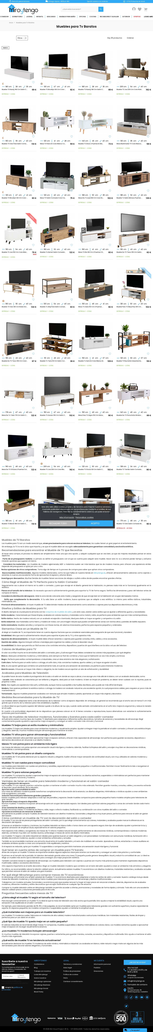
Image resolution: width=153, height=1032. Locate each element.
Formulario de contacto (137, 985)
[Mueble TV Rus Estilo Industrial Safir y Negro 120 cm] (134, 337)
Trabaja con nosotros (42, 971)
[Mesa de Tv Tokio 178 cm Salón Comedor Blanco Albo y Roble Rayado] (19, 391)
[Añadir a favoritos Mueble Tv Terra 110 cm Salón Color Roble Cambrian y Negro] (72, 354)
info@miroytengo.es (136, 981)
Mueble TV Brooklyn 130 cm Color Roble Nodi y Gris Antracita (15, 198)
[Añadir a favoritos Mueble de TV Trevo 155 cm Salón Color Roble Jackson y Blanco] (148, 245)
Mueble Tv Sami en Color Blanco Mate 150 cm (91, 361)
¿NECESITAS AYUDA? (137, 962)
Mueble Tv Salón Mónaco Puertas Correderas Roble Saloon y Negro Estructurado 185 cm (130, 198)
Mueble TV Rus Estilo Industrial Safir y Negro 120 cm (130, 361)
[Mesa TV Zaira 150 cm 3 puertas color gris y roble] (95, 283)
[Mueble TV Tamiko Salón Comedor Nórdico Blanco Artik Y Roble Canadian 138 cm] (134, 445)
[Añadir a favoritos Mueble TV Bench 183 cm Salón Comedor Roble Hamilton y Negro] (33, 517)
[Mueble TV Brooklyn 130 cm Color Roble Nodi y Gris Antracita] (41, 84)
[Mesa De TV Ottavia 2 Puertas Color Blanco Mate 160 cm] (19, 445)
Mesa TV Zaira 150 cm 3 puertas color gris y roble (91, 307)
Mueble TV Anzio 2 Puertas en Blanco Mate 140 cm (91, 144)
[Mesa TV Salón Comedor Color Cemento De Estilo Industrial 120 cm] (57, 174)
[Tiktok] (131, 997)
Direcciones (98, 971)
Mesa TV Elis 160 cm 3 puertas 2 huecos (91, 252)
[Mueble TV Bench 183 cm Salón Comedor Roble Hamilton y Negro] (19, 499)
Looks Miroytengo (41, 974)
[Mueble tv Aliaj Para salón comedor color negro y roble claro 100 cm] (57, 283)
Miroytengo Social (41, 988)
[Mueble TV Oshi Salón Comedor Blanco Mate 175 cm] (134, 499)
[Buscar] (100, 9)
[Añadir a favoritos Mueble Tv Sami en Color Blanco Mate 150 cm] (110, 354)
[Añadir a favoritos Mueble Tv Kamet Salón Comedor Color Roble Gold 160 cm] (72, 245)
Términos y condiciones (72, 964)
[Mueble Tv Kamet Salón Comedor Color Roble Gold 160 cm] (57, 228)
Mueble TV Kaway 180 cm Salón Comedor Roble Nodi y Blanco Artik (91, 89)
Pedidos (97, 967)
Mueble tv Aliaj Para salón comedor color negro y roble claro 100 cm (53, 307)
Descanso (51, 16)
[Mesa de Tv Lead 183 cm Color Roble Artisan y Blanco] (95, 174)
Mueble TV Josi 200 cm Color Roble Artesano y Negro (130, 89)
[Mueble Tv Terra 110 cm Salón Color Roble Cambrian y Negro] (57, 337)
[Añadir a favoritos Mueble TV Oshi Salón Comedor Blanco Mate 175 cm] (148, 517)
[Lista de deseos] (140, 9)
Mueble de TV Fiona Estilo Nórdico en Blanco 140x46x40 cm (130, 415)
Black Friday (38, 992)
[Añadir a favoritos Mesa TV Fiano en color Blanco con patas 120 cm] (72, 137)
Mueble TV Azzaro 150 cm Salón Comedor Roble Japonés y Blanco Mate (53, 415)
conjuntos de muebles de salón (59, 612)
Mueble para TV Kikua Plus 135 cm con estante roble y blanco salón (130, 307)
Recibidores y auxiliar (109, 16)
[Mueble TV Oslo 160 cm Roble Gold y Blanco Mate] (3, 138)
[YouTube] (142, 997)
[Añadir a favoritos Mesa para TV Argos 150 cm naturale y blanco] (110, 408)
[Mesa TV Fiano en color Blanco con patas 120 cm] (57, 120)
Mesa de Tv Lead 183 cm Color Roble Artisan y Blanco (91, 198)
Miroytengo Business (42, 985)
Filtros (20, 38)
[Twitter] (126, 1006)
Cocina (93, 16)
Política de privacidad (71, 971)
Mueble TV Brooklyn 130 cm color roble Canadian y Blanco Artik (53, 89)
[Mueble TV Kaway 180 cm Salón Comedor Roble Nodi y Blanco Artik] (3, 84)
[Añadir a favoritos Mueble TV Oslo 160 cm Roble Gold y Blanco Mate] (33, 300)
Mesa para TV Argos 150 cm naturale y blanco (91, 415)
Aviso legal (67, 967)
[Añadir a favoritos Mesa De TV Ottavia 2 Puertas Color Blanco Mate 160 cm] (33, 462)
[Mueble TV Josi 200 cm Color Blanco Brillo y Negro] (118, 84)
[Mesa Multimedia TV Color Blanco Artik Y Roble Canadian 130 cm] (134, 120)
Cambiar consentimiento (73, 981)
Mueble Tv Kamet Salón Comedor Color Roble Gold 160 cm (53, 252)
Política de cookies (70, 974)
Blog (36, 967)
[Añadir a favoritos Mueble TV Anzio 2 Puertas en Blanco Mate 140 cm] (110, 137)
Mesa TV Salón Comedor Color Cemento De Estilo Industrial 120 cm (53, 198)
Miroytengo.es (100, 573)
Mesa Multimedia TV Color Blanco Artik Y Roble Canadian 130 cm (130, 144)
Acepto (95, 523)
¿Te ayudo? (132, 1030)
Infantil (39, 16)
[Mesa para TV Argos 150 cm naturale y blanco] (95, 391)
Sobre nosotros (40, 978)
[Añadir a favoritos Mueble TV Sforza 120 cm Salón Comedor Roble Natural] (110, 462)
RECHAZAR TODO (58, 523)
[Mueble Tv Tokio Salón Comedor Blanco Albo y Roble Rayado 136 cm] (95, 499)
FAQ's (65, 978)
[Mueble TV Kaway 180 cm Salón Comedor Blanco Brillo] (80, 84)
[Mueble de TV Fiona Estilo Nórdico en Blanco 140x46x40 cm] (134, 391)
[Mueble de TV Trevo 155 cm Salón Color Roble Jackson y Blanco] (134, 228)
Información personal (102, 964)
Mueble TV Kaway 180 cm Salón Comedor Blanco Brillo (15, 89)
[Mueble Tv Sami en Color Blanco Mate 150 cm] (95, 337)
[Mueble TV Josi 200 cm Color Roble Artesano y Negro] (134, 65)
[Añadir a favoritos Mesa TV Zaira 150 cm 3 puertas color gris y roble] (110, 300)
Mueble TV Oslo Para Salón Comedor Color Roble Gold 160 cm (15, 144)
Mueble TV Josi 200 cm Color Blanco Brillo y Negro (53, 469)
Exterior (126, 16)
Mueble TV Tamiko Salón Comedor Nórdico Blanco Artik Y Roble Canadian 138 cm (130, 469)
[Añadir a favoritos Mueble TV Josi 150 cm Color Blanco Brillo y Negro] (33, 245)
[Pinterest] (147, 997)
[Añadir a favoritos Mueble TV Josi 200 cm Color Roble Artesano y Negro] (148, 82)
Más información (67, 517)
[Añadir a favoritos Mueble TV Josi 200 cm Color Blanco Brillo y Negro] (72, 462)
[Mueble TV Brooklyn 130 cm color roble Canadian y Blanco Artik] (57, 65)
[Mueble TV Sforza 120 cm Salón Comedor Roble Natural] (95, 445)
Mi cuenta (99, 960)
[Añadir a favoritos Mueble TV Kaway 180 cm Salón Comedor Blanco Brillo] (33, 82)
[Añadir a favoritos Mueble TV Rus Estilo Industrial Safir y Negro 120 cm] (148, 354)
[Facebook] (136, 997)
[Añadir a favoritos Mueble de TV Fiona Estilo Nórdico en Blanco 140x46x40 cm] (148, 408)
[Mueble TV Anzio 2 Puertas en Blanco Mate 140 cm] (95, 120)
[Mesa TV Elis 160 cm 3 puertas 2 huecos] (95, 228)
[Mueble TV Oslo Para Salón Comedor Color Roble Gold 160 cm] (19, 120)
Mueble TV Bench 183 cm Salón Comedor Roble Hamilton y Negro (15, 524)
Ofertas (137, 16)
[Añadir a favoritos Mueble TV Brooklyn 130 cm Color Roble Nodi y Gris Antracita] (33, 191)
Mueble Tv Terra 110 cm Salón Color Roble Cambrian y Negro (53, 361)
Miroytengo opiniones (42, 981)
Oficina (82, 16)
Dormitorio (17, 16)
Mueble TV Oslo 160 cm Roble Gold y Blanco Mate (15, 307)
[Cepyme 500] (121, 1018)
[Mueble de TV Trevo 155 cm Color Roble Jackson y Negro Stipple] (118, 246)
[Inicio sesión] (134, 9)
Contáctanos (39, 964)
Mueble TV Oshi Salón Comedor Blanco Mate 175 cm (130, 524)
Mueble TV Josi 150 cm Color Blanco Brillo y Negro (15, 252)
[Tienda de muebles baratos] (24, 9)
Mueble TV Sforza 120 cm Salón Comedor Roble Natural (91, 469)
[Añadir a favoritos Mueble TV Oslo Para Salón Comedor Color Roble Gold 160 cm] (33, 137)
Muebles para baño (67, 16)
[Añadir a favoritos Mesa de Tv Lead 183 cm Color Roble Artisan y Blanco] (110, 191)
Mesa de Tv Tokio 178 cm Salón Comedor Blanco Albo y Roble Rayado (15, 415)
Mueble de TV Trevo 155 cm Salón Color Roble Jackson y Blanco (130, 252)
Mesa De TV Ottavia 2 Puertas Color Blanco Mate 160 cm (15, 469)
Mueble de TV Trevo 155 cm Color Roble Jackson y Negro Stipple (15, 361)
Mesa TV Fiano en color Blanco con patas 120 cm (53, 144)
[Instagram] (126, 997)
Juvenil (29, 16)
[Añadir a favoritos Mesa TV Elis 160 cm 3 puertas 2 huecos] (110, 245)
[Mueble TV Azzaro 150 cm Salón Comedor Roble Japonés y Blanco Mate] (57, 391)
